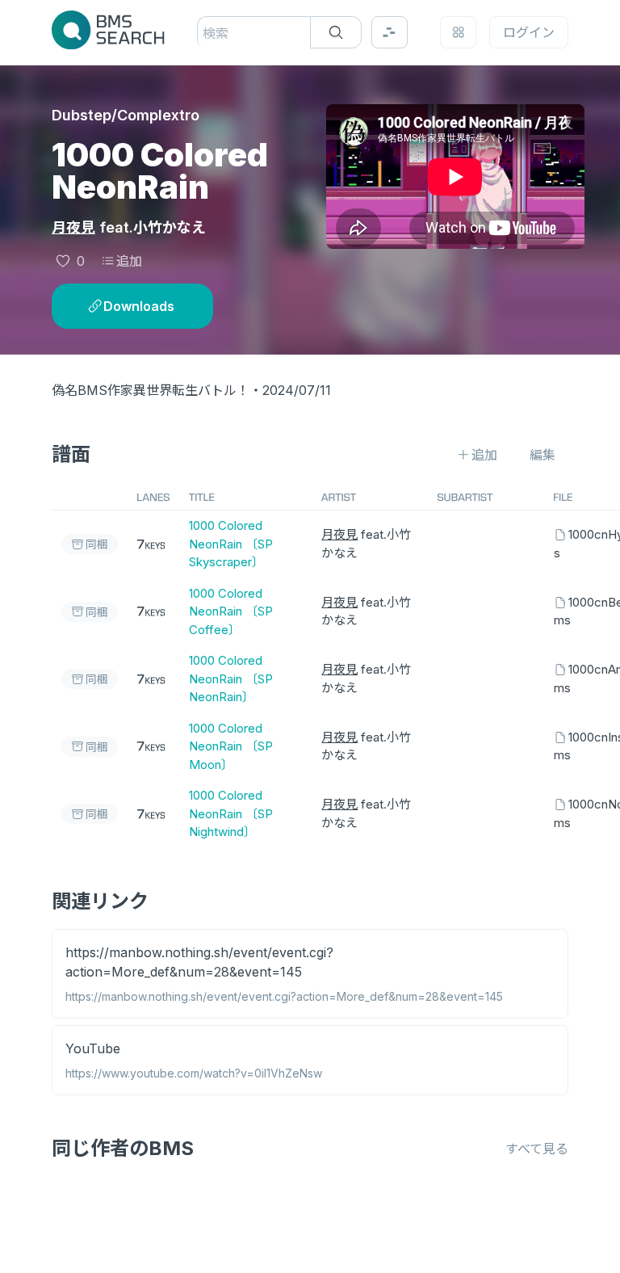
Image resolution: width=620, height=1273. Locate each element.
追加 (129, 261)
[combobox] (205, 33)
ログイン (529, 32)
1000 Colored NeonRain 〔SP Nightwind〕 (231, 813)
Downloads (138, 306)
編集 (542, 455)
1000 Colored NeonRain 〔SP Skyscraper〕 (231, 543)
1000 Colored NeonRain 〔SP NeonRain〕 (231, 678)
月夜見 (73, 227)
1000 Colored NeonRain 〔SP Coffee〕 (231, 611)
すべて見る (536, 1149)
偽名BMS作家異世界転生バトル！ (150, 390)
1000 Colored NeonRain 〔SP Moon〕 (231, 746)
